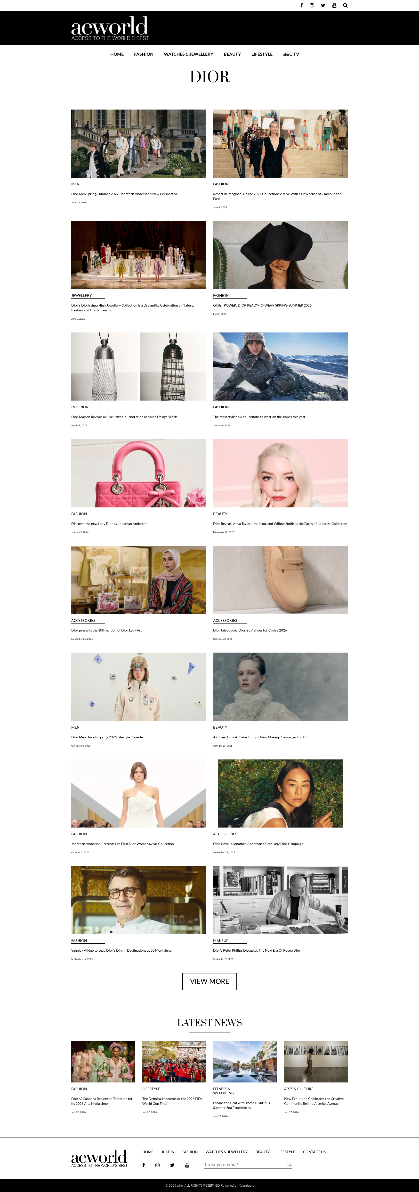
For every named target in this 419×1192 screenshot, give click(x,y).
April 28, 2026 (79, 425)
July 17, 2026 (220, 1116)
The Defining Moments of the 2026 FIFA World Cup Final (172, 1101)
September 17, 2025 (82, 958)
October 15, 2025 (223, 745)
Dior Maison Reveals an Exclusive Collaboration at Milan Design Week (124, 417)
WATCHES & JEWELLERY (188, 54)
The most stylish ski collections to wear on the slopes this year (259, 417)
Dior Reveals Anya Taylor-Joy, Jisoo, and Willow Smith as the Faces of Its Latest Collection (280, 523)
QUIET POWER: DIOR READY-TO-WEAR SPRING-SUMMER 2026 (262, 305)
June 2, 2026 (78, 318)
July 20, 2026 (78, 1112)
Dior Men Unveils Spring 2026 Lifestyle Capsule (107, 737)
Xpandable (246, 1185)
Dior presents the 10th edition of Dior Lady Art (106, 630)
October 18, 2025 (81, 745)
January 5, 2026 (80, 532)
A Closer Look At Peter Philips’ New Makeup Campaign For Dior (262, 737)
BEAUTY (232, 54)
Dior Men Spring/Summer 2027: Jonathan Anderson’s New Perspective (124, 194)
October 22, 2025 (223, 638)
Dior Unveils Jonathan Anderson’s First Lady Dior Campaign (258, 844)
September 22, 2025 (224, 852)
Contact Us (314, 1152)
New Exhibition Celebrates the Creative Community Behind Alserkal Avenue (314, 1101)
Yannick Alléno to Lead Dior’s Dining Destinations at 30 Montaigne (121, 950)
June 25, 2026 (79, 202)
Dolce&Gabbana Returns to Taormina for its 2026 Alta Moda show (102, 1101)
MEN (75, 184)
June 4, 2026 (220, 207)
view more (209, 981)
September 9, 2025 (223, 958)
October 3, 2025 (80, 852)
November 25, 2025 (82, 638)
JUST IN (167, 1152)
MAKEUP (220, 941)
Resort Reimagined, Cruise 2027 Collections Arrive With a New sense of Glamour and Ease (277, 196)
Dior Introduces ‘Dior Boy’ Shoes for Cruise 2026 (250, 630)
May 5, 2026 (219, 313)
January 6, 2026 (221, 425)
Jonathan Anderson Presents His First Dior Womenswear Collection (122, 844)
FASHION (143, 54)
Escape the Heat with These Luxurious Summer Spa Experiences (241, 1105)
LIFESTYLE (262, 54)
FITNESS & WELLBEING (223, 1091)
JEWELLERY (81, 295)
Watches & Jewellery (227, 1152)
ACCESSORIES (83, 620)
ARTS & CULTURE (299, 1089)
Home (117, 54)
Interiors (80, 407)
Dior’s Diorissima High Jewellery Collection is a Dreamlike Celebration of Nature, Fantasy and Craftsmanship (132, 307)
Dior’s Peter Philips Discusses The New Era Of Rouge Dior (256, 950)
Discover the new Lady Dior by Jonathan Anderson (109, 523)
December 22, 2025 (223, 532)
